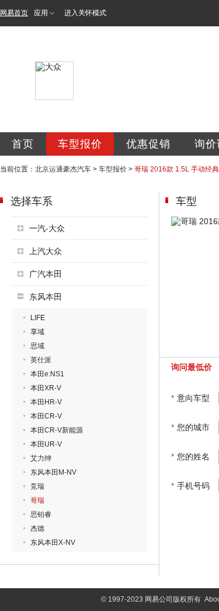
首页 (23, 144)
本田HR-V (46, 402)
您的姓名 (190, 456)
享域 (37, 332)
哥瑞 (37, 500)
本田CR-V (46, 416)
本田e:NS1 (47, 374)
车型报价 (80, 144)
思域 (37, 346)
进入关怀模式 (85, 13)
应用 (41, 13)
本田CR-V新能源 (56, 430)
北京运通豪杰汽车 (63, 169)
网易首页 (14, 13)
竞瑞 (37, 486)
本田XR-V (45, 388)
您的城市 (190, 427)
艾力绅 (40, 458)
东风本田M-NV (53, 472)
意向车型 (190, 398)
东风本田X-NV (52, 542)
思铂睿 (40, 514)
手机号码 (190, 485)
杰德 (37, 528)
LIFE (37, 318)
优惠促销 (148, 144)
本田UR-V (46, 444)
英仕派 (40, 360)
